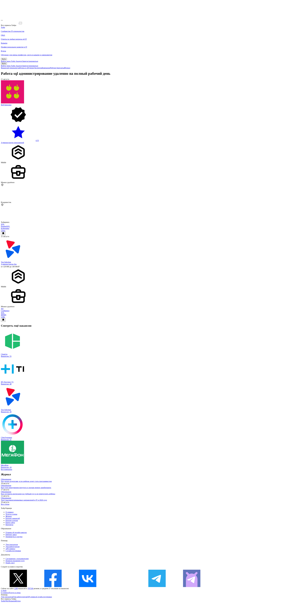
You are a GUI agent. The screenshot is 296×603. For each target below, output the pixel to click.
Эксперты (38, 68)
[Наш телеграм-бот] (191, 586)
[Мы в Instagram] (122, 586)
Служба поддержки (13, 551)
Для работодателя (12, 547)
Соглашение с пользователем (17, 559)
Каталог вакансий (13, 518)
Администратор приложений (12, 143)
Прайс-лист (10, 563)
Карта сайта (10, 523)
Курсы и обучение (27, 68)
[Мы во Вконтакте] (87, 586)
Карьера (12, 601)
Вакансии (5, 68)
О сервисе (10, 512)
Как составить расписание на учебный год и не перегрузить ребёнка (28, 494)
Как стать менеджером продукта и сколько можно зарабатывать (26, 488)
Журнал (67, 68)
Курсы (18, 601)
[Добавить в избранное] (3, 233)
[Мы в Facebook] (53, 586)
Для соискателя (12, 544)
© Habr (3, 591)
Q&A (7, 601)
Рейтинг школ (11, 535)
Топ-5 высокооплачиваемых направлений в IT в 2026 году (24, 500)
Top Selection (6, 262)
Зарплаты (60, 68)
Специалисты (14, 68)
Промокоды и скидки (14, 537)
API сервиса (10, 549)
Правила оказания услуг (15, 561)
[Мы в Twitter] (18, 586)
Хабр (3, 601)
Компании (46, 68)
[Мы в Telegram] (157, 586)
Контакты (9, 525)
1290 (16, 588)
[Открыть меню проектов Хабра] (2, 20)
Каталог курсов (12, 520)
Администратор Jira (9, 264)
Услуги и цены (11, 514)
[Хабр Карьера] (10, 23)
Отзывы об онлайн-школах (16, 532)
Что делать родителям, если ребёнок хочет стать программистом (26, 481)
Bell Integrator (6, 105)
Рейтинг (53, 68)
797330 (30, 588)
